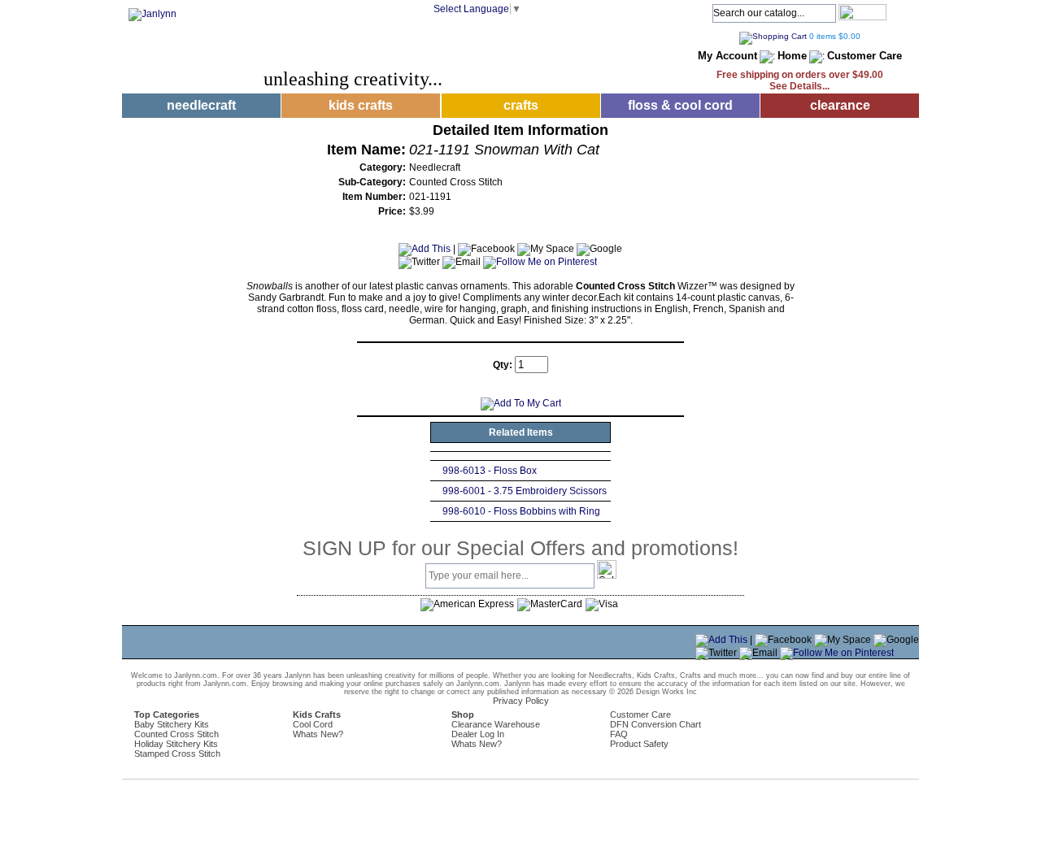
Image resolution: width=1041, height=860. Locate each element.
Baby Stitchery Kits (171, 724)
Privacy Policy (521, 701)
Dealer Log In (477, 734)
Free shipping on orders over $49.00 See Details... (800, 80)
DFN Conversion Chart (655, 724)
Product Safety (639, 744)
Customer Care (864, 56)
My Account (727, 56)
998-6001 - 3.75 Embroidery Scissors (524, 491)
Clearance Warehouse (495, 724)
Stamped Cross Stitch (177, 753)
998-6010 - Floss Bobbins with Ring (521, 511)
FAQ (619, 734)
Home (792, 56)
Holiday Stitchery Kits (176, 744)
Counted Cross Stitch (176, 734)
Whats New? (318, 734)
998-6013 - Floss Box (489, 470)
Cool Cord (313, 724)
